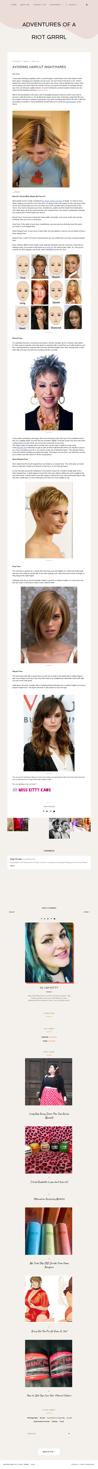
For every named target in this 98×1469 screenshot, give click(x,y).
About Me (24, 5)
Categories (55, 5)
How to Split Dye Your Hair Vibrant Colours (49, 1395)
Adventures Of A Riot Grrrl (16, 1464)
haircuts (35, 61)
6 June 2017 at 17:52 (29, 859)
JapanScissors (42, 90)
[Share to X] (47, 811)
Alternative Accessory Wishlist (49, 1199)
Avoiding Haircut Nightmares (39, 67)
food (49, 1041)
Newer (11, 912)
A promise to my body (56, 1418)
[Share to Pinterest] (51, 811)
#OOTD (42, 1418)
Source (17, 192)
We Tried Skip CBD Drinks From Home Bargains (49, 1265)
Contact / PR (39, 5)
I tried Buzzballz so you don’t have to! (49, 1182)
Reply (12, 866)
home (13, 5)
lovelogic (89, 1464)
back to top (48, 1452)
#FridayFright (32, 1418)
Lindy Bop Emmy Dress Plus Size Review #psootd (49, 1116)
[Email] (54, 811)
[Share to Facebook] (44, 811)
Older (87, 912)
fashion (26, 61)
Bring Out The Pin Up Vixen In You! (49, 1331)
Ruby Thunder (16, 859)
